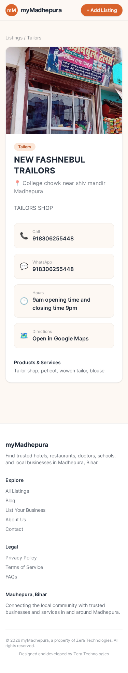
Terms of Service (24, 567)
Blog (10, 500)
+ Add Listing (101, 10)
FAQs (11, 576)
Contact (14, 529)
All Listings (17, 491)
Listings (14, 37)
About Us (15, 519)
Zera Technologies (94, 640)
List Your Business (25, 510)
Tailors (34, 37)
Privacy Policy (21, 557)
